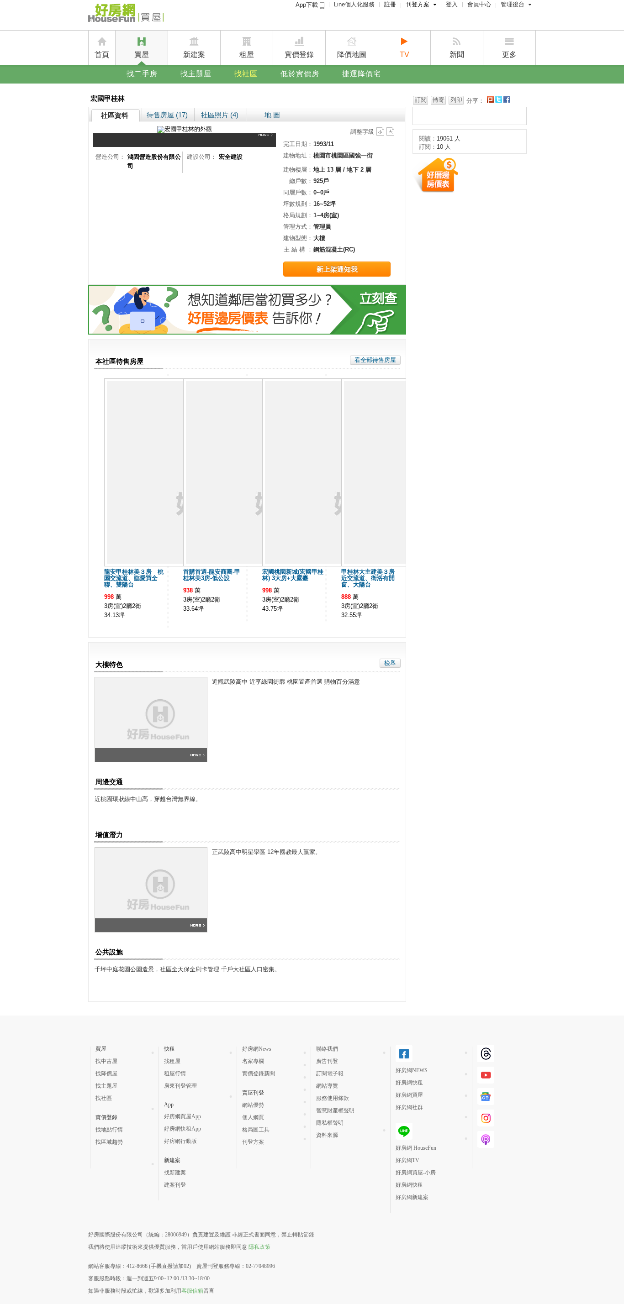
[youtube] (485, 1080)
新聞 (456, 54)
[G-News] (485, 1101)
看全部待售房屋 (375, 359)
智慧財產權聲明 (335, 1110)
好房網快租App (182, 1129)
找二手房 (142, 74)
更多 (509, 54)
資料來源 (327, 1135)
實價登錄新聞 (258, 1073)
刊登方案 (417, 4)
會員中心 (479, 4)
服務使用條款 (332, 1098)
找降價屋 (106, 1073)
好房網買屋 (409, 1095)
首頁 (102, 54)
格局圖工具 (256, 1129)
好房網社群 (409, 1107)
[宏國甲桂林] (267, 140)
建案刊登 (175, 1185)
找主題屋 (196, 74)
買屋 (141, 54)
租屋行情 (175, 1073)
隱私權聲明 (330, 1123)
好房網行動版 (180, 1141)
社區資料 (114, 115)
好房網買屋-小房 (416, 1172)
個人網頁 (253, 1117)
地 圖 (272, 115)
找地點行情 (109, 1129)
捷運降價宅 (361, 74)
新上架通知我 (337, 269)
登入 (452, 4)
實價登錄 (299, 54)
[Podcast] (485, 1144)
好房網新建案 (412, 1197)
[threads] (485, 1058)
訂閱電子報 (330, 1073)
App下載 (308, 4)
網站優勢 (253, 1105)
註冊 (390, 4)
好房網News (256, 1049)
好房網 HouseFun (416, 1148)
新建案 (194, 54)
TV (404, 54)
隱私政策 (259, 1247)
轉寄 (438, 99)
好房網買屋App (182, 1116)
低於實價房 (299, 74)
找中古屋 (106, 1061)
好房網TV (407, 1160)
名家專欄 (253, 1061)
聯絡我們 (327, 1049)
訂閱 (421, 99)
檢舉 (390, 663)
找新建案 (175, 1172)
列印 (456, 99)
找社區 (246, 74)
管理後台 (512, 4)
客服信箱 (192, 1291)
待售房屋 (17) (167, 115)
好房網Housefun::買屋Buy (126, 15)
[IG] (485, 1123)
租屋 (246, 54)
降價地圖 (351, 54)
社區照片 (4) (219, 115)
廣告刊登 (327, 1061)
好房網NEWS (412, 1070)
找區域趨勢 (109, 1142)
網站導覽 (327, 1086)
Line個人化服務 (354, 4)
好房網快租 (409, 1082)
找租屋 (172, 1061)
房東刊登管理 (180, 1086)
